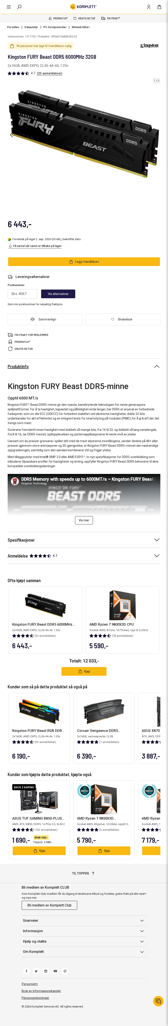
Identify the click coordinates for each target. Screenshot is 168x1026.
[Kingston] (149, 46)
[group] (84, 134)
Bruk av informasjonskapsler (41, 991)
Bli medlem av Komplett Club (49, 905)
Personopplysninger (35, 998)
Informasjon (33, 931)
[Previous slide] (11, 135)
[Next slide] (156, 135)
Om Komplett (33, 952)
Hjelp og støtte (34, 941)
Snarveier (30, 920)
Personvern (30, 984)
